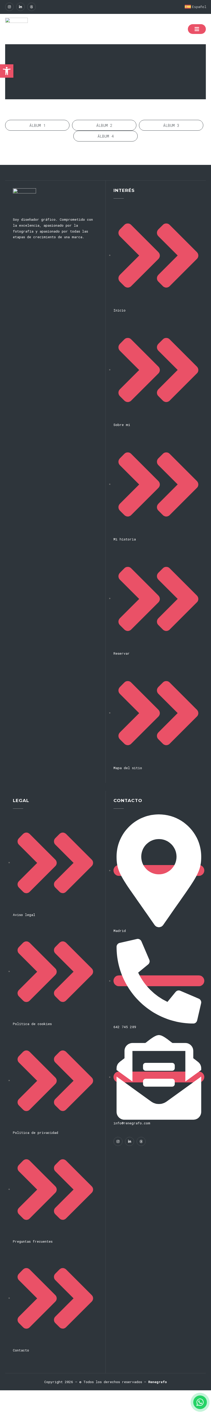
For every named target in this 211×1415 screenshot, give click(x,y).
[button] (6, 71)
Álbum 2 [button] (104, 125)
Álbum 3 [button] (171, 125)
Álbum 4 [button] (106, 136)
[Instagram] (9, 7)
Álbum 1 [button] (37, 125)
